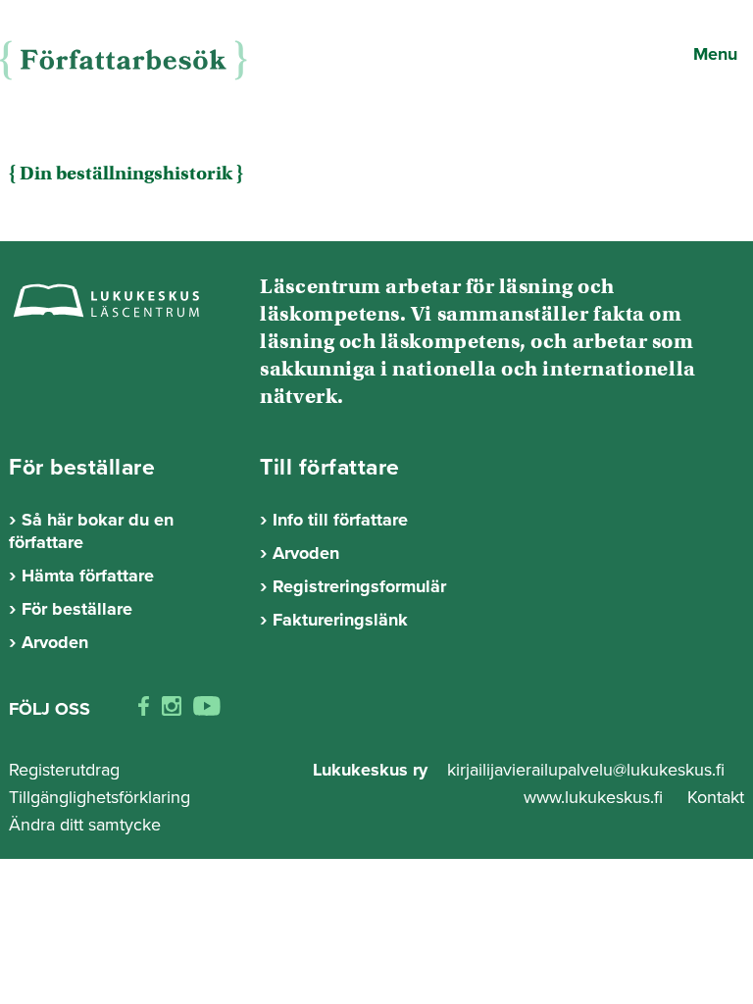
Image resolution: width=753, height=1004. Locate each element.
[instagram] (171, 710)
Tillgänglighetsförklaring (99, 797)
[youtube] (207, 710)
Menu (715, 54)
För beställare (77, 609)
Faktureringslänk (340, 619)
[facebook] (143, 710)
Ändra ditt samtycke (85, 824)
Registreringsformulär (359, 586)
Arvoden (55, 642)
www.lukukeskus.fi (596, 797)
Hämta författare (88, 575)
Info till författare (340, 519)
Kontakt (715, 797)
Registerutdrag (64, 769)
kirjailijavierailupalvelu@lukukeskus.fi (586, 769)
